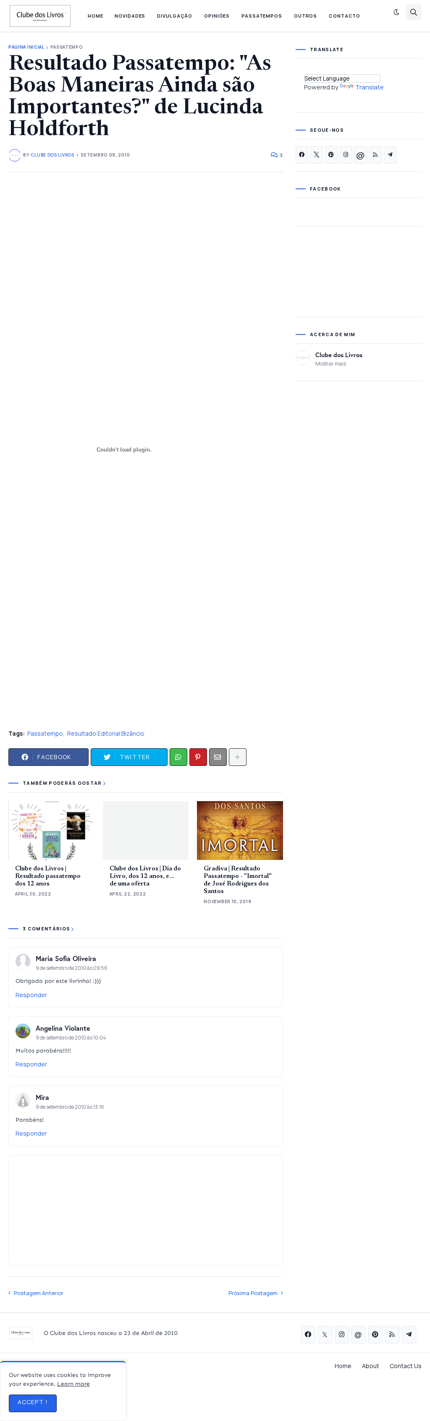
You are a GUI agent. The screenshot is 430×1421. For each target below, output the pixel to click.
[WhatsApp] (178, 757)
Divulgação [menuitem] (174, 16)
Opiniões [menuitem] (217, 16)
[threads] (360, 155)
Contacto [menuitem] (344, 16)
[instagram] (346, 155)
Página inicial (26, 47)
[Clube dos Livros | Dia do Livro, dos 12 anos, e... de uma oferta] (146, 830)
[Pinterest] (198, 757)
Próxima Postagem (253, 1293)
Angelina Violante (63, 1028)
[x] (316, 155)
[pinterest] (331, 155)
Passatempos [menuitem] (261, 16)
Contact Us (406, 1366)
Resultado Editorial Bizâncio (105, 733)
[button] (396, 12)
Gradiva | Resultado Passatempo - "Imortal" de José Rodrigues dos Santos (238, 880)
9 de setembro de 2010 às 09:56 (72, 968)
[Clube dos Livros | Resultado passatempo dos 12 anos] (51, 830)
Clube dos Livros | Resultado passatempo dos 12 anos (48, 876)
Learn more (73, 1383)
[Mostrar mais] (237, 757)
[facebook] (302, 155)
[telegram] (390, 155)
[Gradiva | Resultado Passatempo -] (240, 830)
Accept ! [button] (33, 1402)
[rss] (375, 155)
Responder (31, 995)
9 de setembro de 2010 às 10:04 (71, 1037)
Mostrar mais (330, 363)
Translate (369, 87)
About (370, 1366)
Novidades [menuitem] (130, 16)
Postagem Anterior (38, 1293)
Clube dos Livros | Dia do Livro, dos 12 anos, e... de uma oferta (145, 876)
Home (343, 1366)
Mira (42, 1097)
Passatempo (66, 47)
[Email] (218, 757)
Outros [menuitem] (305, 16)
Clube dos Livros (338, 354)
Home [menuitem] (95, 16)
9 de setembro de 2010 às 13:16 (70, 1106)
